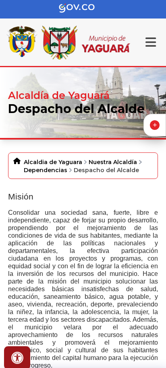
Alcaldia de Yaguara (53, 162)
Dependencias (45, 170)
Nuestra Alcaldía (113, 162)
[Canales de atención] (154, 125)
